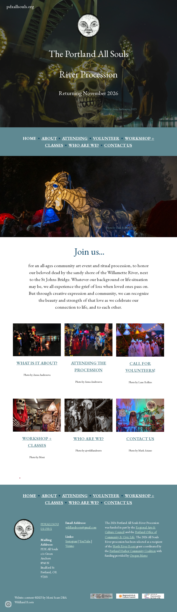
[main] (88, 62)
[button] (8, 604)
